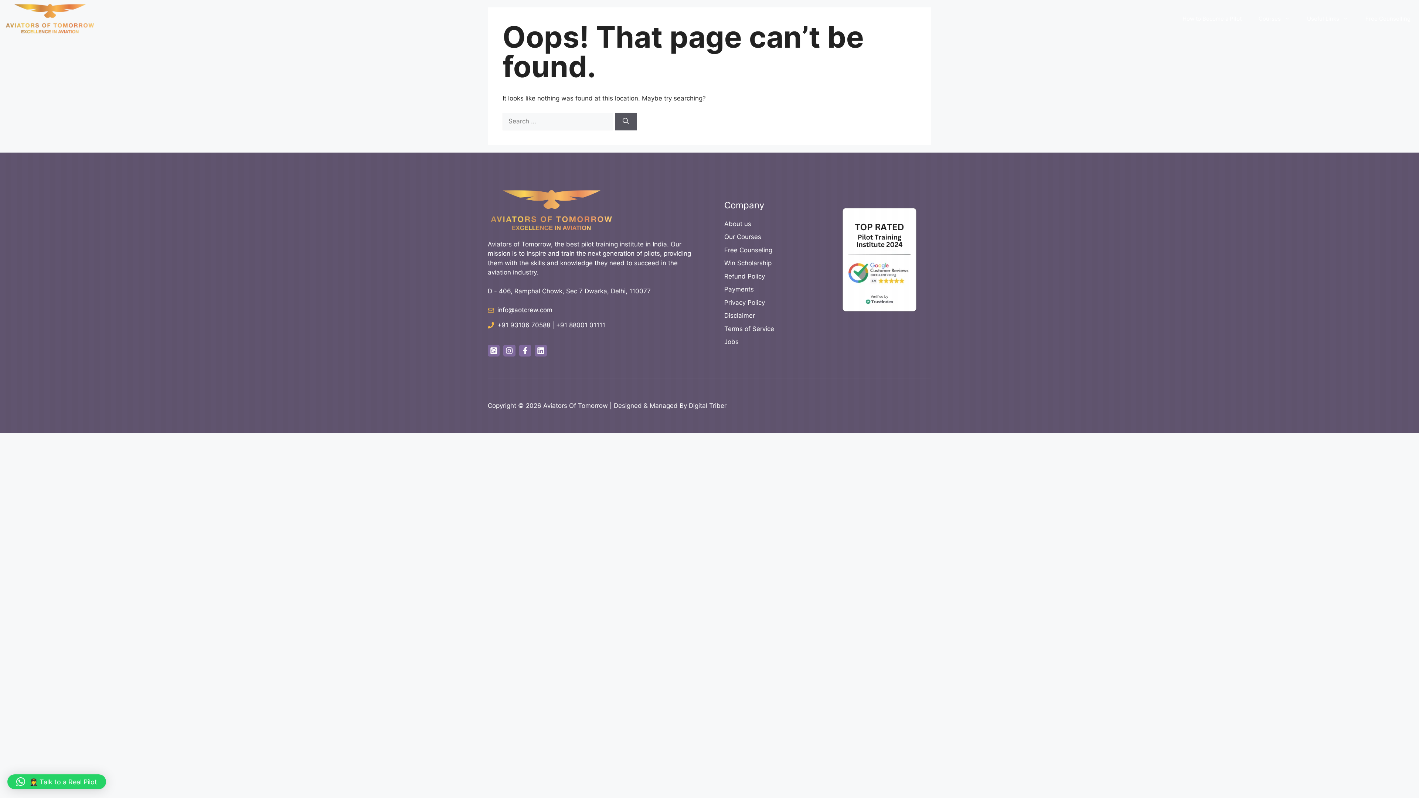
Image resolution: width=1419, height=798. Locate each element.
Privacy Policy (744, 302)
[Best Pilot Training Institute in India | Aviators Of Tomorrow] (50, 18)
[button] (56, 781)
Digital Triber (707, 405)
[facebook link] (525, 351)
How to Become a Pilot (1212, 18)
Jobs (731, 341)
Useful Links (1323, 18)
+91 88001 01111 (580, 325)
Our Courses (742, 237)
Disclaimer (739, 315)
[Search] (626, 121)
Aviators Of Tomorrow (575, 405)
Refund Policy (744, 276)
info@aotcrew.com (524, 310)
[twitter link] (494, 351)
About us (737, 224)
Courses (1270, 18)
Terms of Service (749, 328)
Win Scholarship (748, 263)
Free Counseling (748, 250)
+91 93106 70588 (523, 325)
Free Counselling (1388, 18)
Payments (739, 289)
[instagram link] (509, 351)
